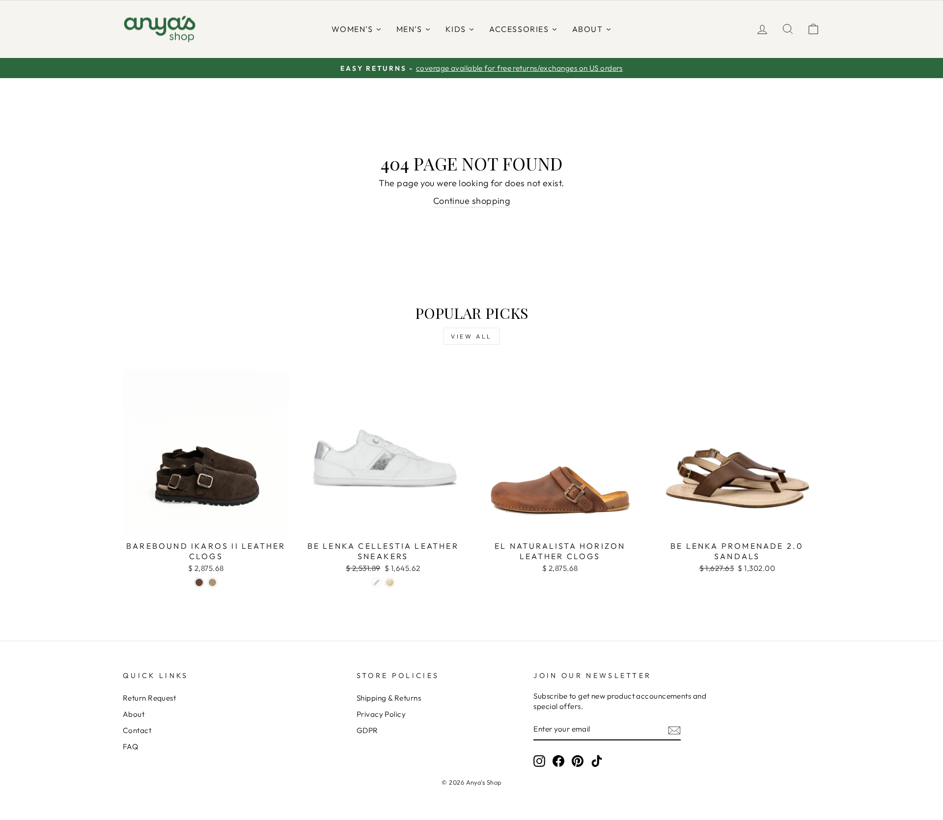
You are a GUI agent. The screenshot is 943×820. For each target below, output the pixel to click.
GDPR (367, 730)
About (133, 714)
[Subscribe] (674, 729)
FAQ (130, 746)
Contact (137, 730)
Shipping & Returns (389, 698)
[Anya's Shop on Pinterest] (577, 761)
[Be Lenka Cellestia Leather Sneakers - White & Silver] (376, 582)
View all (471, 336)
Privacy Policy (381, 714)
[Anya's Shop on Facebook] (558, 761)
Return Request (149, 698)
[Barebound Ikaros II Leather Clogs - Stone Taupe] (212, 582)
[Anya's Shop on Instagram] (539, 761)
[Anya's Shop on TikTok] (597, 761)
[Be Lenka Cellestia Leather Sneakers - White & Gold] (389, 582)
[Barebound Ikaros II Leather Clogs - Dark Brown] (199, 582)
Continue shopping (471, 200)
